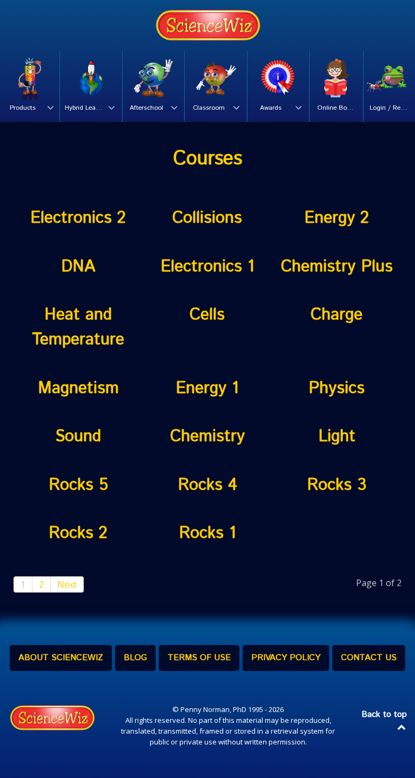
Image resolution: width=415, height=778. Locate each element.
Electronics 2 (78, 218)
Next (67, 584)
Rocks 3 (336, 485)
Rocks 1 (207, 533)
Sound (78, 436)
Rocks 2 (78, 533)
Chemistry (207, 436)
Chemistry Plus (337, 266)
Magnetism (78, 388)
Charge (337, 315)
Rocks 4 (207, 485)
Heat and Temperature (78, 327)
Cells (207, 315)
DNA (78, 266)
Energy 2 (336, 218)
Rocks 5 (78, 485)
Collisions (207, 218)
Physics (337, 388)
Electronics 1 (207, 266)
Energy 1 (207, 388)
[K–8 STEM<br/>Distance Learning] (207, 25)
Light (337, 436)
